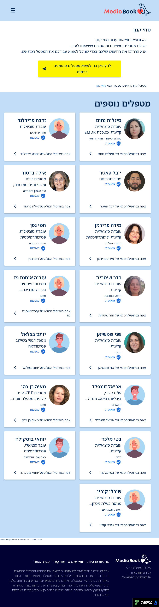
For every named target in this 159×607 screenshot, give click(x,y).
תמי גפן (38, 225)
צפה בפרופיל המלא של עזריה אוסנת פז (46, 313)
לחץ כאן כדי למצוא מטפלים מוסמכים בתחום (82, 68)
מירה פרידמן (108, 225)
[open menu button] (12, 10)
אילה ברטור (34, 173)
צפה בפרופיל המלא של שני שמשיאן (122, 368)
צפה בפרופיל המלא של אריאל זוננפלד (120, 420)
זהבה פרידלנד (32, 120)
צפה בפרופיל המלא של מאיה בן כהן (46, 420)
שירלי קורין (109, 491)
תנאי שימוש (76, 561)
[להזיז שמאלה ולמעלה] (136, 601)
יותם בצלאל (33, 334)
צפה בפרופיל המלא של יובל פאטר (123, 206)
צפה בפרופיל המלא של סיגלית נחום (122, 154)
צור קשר (59, 561)
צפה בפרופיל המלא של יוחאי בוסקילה (45, 472)
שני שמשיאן (108, 334)
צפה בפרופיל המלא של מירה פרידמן (121, 259)
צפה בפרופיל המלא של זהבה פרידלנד (45, 154)
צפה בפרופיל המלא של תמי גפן (49, 259)
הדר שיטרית (108, 277)
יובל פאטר (110, 173)
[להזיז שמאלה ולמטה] (136, 604)
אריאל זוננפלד (106, 386)
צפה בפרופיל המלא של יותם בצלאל (46, 368)
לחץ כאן (101, 85)
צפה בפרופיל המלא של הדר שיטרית (122, 315)
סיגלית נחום (108, 120)
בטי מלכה (111, 439)
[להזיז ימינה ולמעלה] (138, 601)
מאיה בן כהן (33, 386)
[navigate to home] (127, 10)
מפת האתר (41, 561)
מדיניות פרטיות (98, 561)
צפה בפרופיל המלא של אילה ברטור (46, 206)
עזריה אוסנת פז (30, 277)
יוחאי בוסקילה (31, 439)
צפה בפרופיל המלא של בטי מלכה (123, 472)
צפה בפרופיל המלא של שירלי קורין (123, 525)
